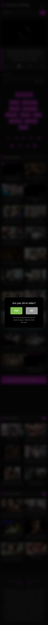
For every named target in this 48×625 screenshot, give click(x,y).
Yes (16, 311)
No (31, 311)
